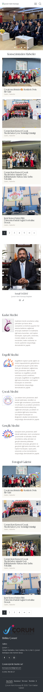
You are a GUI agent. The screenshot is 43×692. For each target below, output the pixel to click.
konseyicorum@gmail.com (11, 668)
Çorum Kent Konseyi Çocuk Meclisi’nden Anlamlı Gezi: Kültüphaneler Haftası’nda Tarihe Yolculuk (18, 175)
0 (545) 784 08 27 (8, 672)
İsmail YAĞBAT (21, 293)
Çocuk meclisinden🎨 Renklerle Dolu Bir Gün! (20, 90)
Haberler (12, 94)
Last (34, 233)
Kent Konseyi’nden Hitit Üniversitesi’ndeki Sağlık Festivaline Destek (19, 220)
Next (29, 233)
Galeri (6, 94)
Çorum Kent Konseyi (13, 685)
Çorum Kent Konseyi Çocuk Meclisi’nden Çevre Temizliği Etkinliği (20, 132)
